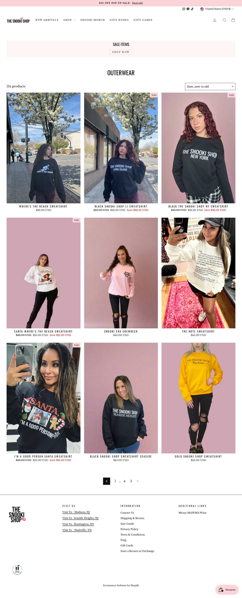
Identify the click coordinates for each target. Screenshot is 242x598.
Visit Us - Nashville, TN (77, 530)
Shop (68, 20)
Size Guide (127, 523)
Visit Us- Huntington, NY (78, 524)
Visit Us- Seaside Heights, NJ (80, 518)
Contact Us (127, 512)
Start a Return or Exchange (137, 551)
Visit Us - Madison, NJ (76, 512)
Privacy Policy (129, 529)
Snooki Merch (92, 20)
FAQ (123, 540)
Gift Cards (143, 20)
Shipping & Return (132, 518)
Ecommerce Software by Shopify (121, 585)
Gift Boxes (119, 20)
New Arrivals (46, 20)
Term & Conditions (133, 534)
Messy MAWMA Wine (193, 512)
